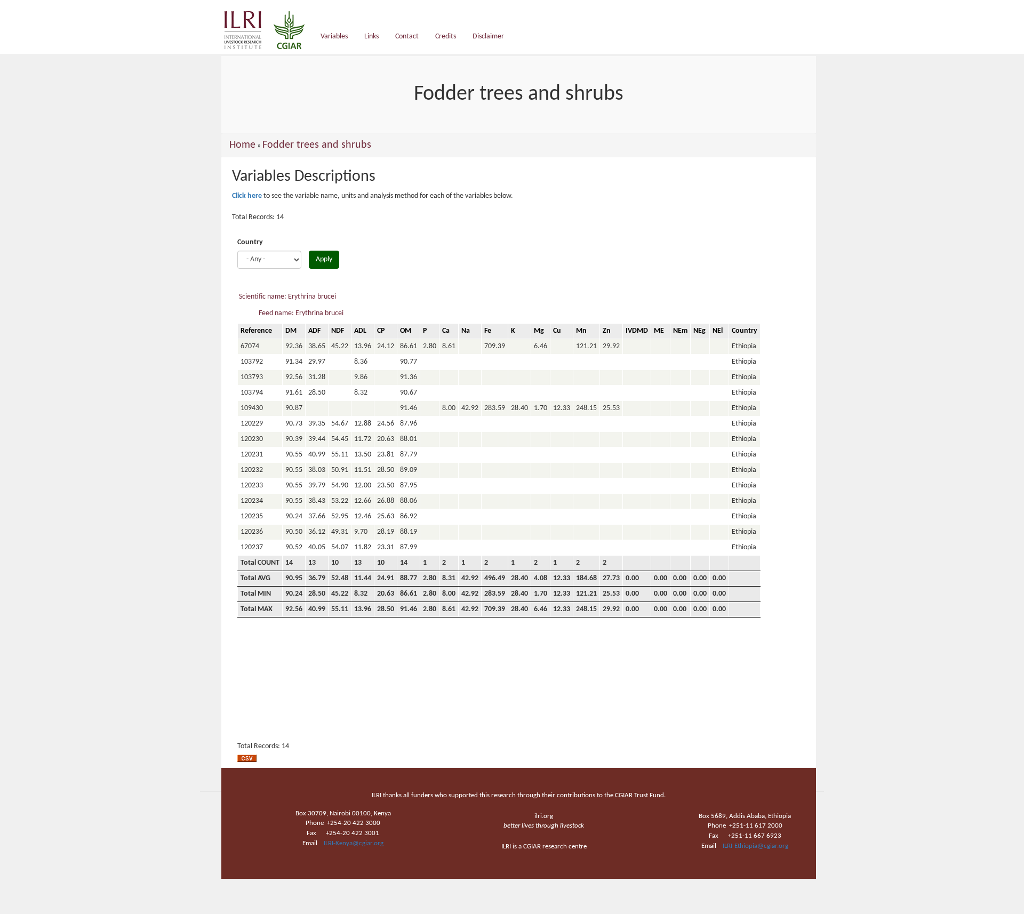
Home (242, 145)
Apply (324, 259)
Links (371, 37)
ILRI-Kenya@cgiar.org (353, 843)
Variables (334, 37)
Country (250, 242)
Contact (407, 37)
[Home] (269, 30)
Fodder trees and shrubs (316, 145)
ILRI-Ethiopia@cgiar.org (755, 846)
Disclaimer (488, 37)
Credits (445, 37)
